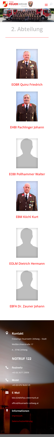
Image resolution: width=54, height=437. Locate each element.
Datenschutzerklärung (22, 421)
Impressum (17, 415)
